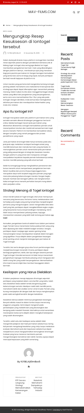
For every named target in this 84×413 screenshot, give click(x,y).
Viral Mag (56, 410)
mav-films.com (42, 12)
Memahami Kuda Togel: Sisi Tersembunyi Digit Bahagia (68, 66)
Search (64, 35)
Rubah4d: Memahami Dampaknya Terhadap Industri (36, 384)
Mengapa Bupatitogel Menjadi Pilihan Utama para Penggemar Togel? (69, 112)
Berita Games (7, 31)
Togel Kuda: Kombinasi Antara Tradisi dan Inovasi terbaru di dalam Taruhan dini (68, 90)
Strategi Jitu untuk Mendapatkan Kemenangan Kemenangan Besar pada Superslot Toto (69, 77)
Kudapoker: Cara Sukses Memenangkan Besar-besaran (67, 102)
